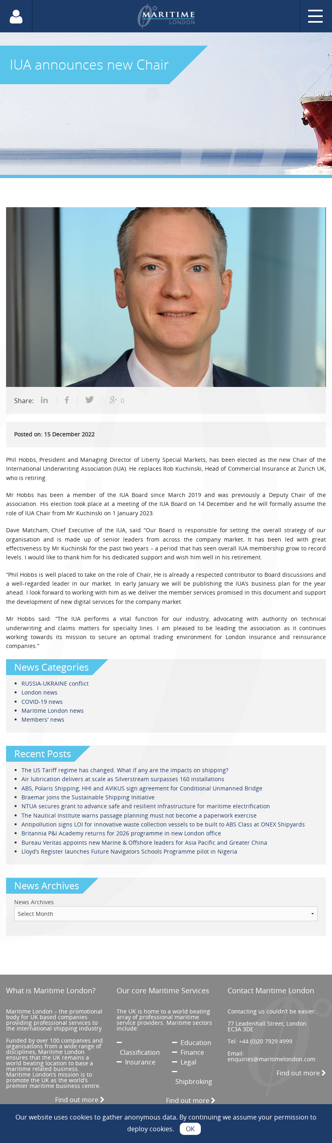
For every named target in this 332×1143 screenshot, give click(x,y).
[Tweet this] (90, 400)
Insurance (138, 1062)
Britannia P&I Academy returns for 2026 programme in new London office (121, 833)
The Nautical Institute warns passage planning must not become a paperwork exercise (139, 815)
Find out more (77, 1099)
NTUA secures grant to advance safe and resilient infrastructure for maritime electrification (145, 806)
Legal (186, 1062)
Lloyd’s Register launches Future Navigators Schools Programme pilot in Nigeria (129, 851)
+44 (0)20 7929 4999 (265, 1041)
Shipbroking (192, 1081)
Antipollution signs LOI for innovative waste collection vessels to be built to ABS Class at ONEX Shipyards (163, 824)
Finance (190, 1052)
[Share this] (45, 400)
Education (194, 1042)
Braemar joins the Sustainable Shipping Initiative (88, 797)
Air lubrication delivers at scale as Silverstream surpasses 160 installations (122, 779)
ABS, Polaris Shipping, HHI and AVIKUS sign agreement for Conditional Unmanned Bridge (141, 788)
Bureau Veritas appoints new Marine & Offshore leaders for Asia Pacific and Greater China (144, 842)
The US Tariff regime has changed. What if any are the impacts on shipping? (124, 770)
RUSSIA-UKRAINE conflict (55, 683)
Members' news (42, 719)
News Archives (34, 902)
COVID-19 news (42, 701)
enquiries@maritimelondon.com (271, 1059)
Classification (138, 1052)
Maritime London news (52, 710)
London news (39, 692)
